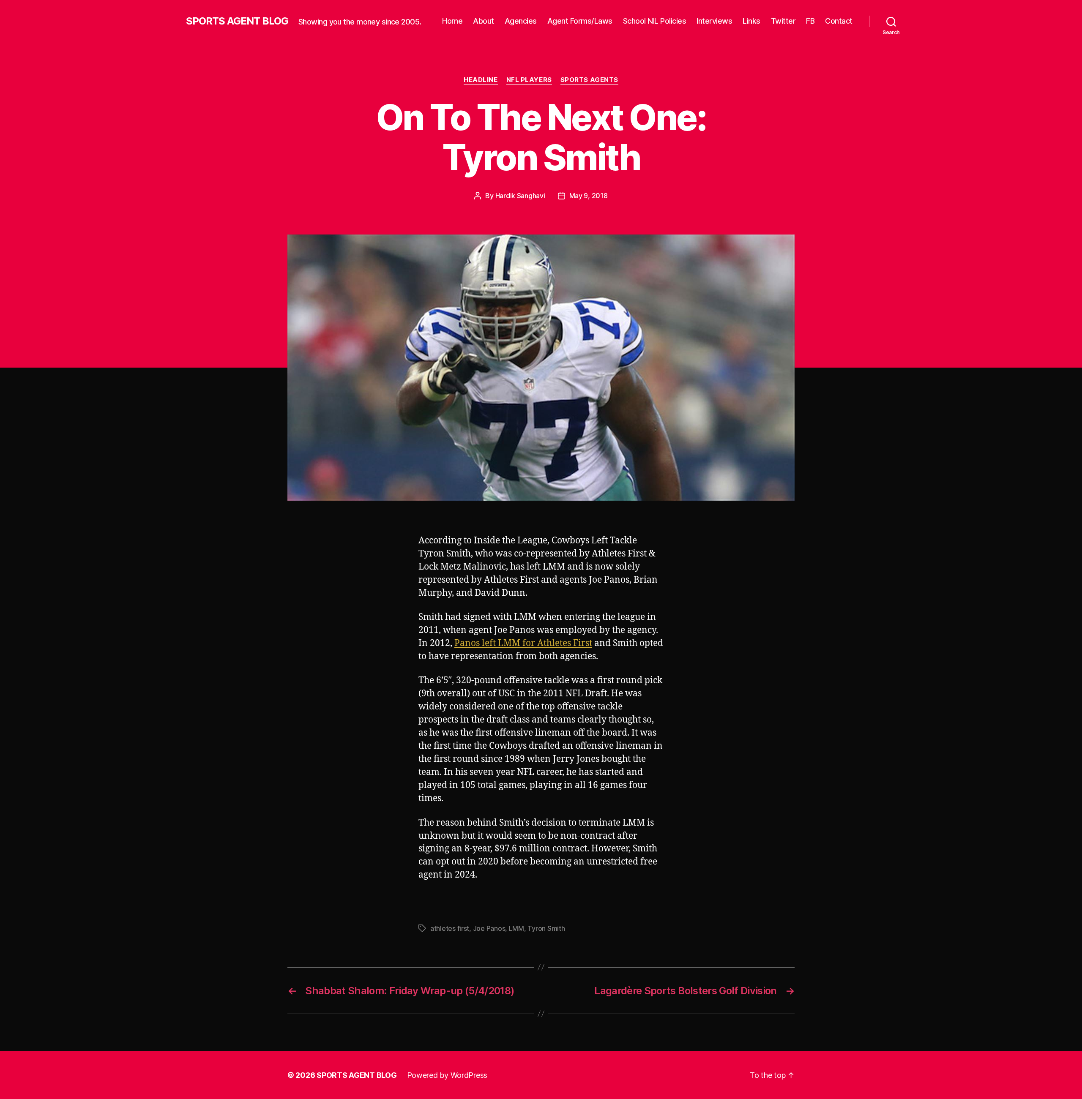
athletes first (449, 928)
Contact (838, 20)
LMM (516, 928)
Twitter (783, 20)
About (483, 20)
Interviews (714, 20)
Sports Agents (589, 80)
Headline (480, 80)
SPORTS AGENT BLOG (237, 21)
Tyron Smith (546, 928)
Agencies (521, 20)
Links (751, 20)
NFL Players (529, 80)
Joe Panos (489, 928)
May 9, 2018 (588, 195)
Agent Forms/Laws (579, 20)
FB (810, 20)
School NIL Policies (654, 20)
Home (452, 20)
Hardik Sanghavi (520, 195)
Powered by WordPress (447, 1075)
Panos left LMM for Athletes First (523, 643)
